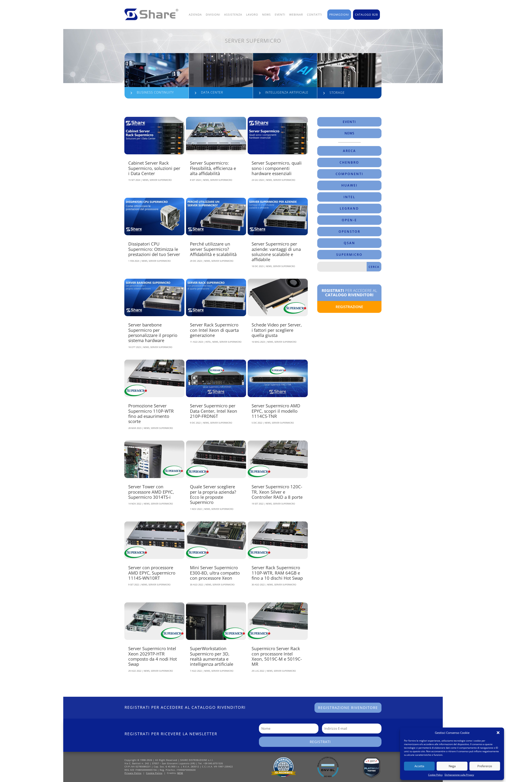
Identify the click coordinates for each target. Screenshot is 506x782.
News (145, 179)
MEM (180, 773)
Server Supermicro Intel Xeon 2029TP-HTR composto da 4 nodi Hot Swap (152, 656)
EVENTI (280, 14)
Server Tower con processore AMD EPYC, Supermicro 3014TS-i (151, 492)
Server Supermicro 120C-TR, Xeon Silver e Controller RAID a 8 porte (277, 492)
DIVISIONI (213, 14)
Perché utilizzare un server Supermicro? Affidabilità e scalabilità (213, 249)
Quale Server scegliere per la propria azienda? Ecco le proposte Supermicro (213, 494)
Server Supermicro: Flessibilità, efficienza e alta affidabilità (213, 168)
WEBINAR (296, 14)
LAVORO (252, 14)
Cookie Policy (435, 774)
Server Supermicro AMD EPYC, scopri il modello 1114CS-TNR (276, 411)
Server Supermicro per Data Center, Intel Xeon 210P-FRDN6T (213, 411)
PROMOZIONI (339, 14)
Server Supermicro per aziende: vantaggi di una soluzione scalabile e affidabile (276, 251)
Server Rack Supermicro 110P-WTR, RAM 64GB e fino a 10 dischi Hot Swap (277, 572)
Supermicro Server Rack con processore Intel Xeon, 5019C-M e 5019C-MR (277, 656)
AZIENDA (195, 14)
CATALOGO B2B (366, 14)
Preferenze (484, 766)
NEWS (266, 14)
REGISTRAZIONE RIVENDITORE (348, 707)
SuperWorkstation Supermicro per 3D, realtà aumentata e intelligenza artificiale (211, 656)
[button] (498, 733)
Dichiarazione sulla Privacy (459, 774)
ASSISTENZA (233, 14)
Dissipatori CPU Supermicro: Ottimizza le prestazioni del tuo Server (154, 249)
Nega (452, 766)
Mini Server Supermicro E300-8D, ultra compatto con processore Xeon (215, 572)
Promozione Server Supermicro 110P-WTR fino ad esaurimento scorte (151, 413)
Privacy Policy (133, 773)
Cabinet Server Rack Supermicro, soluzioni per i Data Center (154, 168)
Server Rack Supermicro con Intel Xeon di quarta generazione (214, 330)
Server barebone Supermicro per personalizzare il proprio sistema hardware (152, 332)
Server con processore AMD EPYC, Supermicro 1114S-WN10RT (151, 572)
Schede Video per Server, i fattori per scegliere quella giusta (277, 330)
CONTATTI (314, 14)
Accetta (419, 766)
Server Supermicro (161, 179)
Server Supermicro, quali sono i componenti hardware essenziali (277, 168)
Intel (208, 341)
